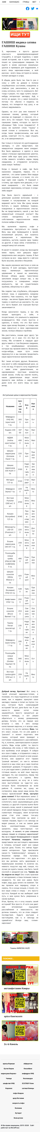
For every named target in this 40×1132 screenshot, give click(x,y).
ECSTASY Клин (28, 1083)
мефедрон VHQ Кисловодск (28, 1076)
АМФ (4, 2)
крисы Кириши (9, 1064)
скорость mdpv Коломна (18, 1105)
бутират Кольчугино (18, 1115)
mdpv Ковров (18, 1093)
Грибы (26, 2)
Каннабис (14, 2)
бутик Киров (9, 1068)
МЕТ (34, 2)
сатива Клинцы (28, 1088)
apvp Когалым (18, 1098)
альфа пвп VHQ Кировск (9, 1085)
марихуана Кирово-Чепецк (9, 1076)
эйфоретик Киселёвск (28, 1066)
